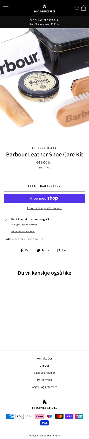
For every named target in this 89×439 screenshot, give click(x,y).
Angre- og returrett (44, 387)
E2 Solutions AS (51, 435)
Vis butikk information (23, 231)
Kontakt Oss (44, 358)
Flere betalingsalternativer (44, 208)
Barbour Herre (44, 148)
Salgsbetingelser (44, 373)
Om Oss (44, 365)
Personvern (44, 380)
